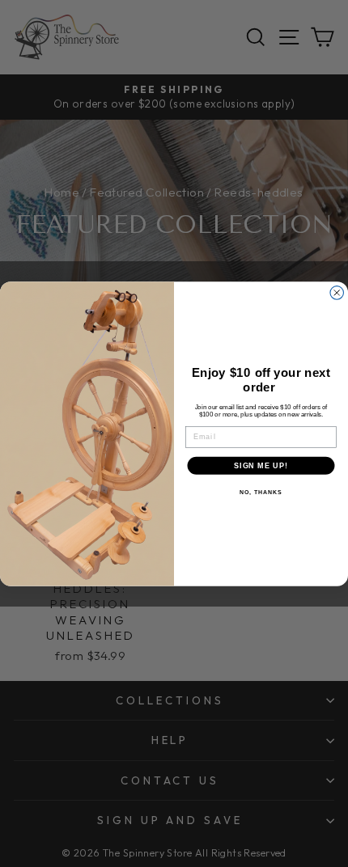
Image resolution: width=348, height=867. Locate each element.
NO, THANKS (261, 492)
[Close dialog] (337, 292)
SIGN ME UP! (261, 465)
